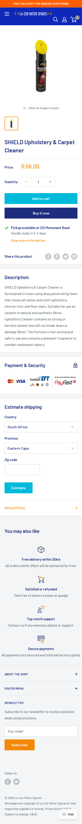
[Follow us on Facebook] (8, 782)
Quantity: (11, 182)
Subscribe (19, 745)
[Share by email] (74, 256)
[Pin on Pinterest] (57, 256)
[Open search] (55, 19)
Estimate (18, 488)
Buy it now (41, 213)
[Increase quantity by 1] (50, 181)
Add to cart (41, 198)
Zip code (11, 460)
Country (10, 417)
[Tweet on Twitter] (65, 256)
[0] (74, 19)
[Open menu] (7, 14)
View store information (28, 240)
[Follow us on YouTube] (16, 782)
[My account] (64, 19)
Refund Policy (15, 508)
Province (11, 438)
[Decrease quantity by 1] (26, 181)
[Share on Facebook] (48, 256)
